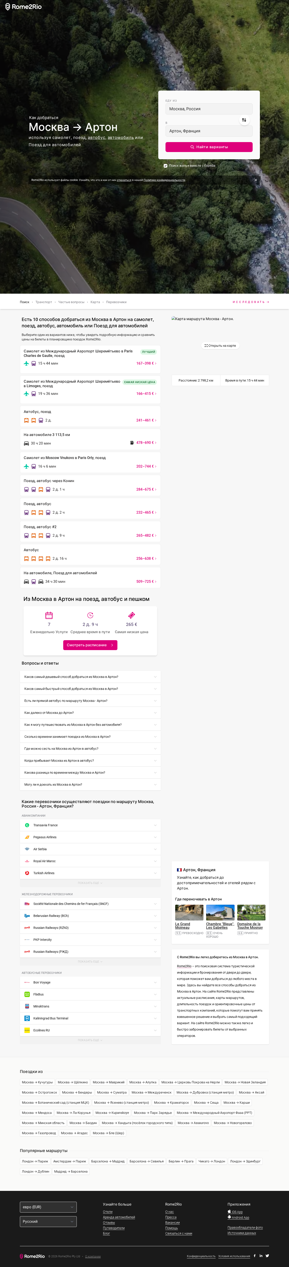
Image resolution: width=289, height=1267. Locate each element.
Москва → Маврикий (108, 1082)
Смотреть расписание (87, 645)
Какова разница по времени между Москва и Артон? (64, 772)
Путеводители (114, 1228)
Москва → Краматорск (171, 1102)
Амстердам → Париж (69, 1161)
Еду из (171, 100)
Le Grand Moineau (182, 926)
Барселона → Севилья (147, 1161)
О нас (169, 1211)
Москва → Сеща (206, 1102)
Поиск (24, 302)
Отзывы (109, 1222)
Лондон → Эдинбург (245, 1161)
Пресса (171, 1217)
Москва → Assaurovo (193, 1123)
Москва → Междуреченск (152, 1092)
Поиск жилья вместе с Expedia (192, 165)
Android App (240, 1217)
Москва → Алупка (142, 1082)
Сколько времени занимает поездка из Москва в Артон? (67, 736)
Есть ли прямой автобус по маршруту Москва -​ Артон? (65, 701)
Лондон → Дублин (35, 1171)
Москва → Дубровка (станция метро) (205, 1092)
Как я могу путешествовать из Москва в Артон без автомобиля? (73, 724)
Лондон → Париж (35, 1161)
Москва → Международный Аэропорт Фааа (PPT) (214, 1113)
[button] (209, 147)
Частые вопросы (71, 302)
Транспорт (43, 302)
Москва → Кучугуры (37, 1082)
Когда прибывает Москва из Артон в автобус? (59, 760)
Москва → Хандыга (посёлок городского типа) (137, 1123)
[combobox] (209, 108)
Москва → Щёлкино (73, 1082)
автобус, (97, 137)
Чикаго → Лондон (211, 1161)
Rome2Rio (184, 966)
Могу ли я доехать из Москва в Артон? (53, 784)
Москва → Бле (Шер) (108, 1133)
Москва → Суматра (112, 1092)
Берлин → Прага (181, 1161)
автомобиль (121, 137)
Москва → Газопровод (39, 1133)
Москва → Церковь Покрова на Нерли (190, 1082)
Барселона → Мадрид (108, 1161)
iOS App (237, 1212)
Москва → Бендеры (77, 1092)
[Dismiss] (256, 180)
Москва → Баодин (83, 1123)
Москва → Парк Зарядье (153, 1113)
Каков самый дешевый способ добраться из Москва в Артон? (71, 677)
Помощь (171, 1228)
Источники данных (242, 1233)
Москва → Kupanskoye (112, 1113)
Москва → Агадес (74, 1133)
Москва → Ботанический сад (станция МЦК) (55, 1102)
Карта (95, 302)
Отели (107, 1211)
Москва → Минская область (43, 1123)
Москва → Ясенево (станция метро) (121, 1102)
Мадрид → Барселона (71, 1171)
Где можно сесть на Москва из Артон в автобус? (61, 748)
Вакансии (172, 1222)
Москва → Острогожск (39, 1092)
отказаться (124, 180)
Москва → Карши (237, 1102)
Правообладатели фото (245, 1227)
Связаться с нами (178, 1233)
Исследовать (249, 302)
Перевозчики (116, 302)
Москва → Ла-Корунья (74, 1113)
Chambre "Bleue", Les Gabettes (220, 926)
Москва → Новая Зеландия (245, 1082)
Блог (106, 1233)
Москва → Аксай (251, 1092)
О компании (93, 1256)
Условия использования (234, 1256)
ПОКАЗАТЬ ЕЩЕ (91, 884)
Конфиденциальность (201, 1256)
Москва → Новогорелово (233, 1123)
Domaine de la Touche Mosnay (250, 926)
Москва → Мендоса (37, 1113)
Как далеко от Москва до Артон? (49, 712)
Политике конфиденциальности (164, 180)
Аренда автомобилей (119, 1217)
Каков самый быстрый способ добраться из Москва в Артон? (71, 689)
